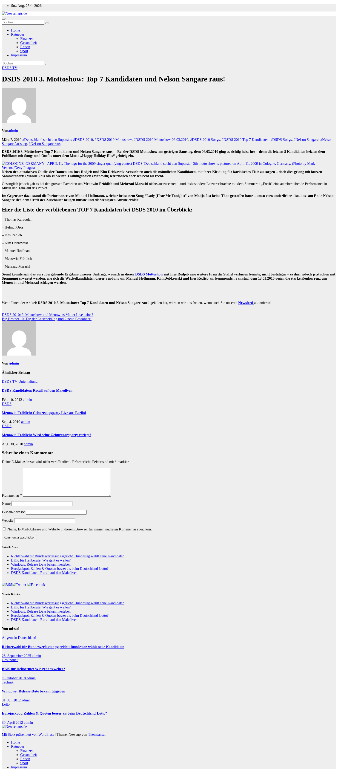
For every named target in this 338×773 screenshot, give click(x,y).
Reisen (25, 47)
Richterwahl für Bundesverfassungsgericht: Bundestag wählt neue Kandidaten (67, 556)
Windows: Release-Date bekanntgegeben (41, 564)
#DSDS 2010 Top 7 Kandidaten (245, 140)
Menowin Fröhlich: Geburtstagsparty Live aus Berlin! (44, 413)
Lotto (6, 704)
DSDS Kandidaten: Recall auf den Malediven (37, 390)
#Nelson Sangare (306, 140)
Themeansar (97, 734)
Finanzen (27, 39)
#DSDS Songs (281, 140)
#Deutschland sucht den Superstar (46, 140)
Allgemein (10, 638)
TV (14, 68)
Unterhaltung (27, 381)
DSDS (7, 68)
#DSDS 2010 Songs (205, 140)
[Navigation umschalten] (4, 19)
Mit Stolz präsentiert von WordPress (28, 734)
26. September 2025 (17, 656)
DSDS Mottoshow (149, 274)
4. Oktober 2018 (14, 678)
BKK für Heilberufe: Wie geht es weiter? (41, 560)
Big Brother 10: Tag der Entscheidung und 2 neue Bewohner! (47, 319)
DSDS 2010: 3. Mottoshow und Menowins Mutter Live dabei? (47, 315)
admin (13, 131)
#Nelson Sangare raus (44, 144)
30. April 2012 (13, 722)
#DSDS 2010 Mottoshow (113, 140)
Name (6, 503)
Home (15, 30)
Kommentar (12, 495)
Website (7, 520)
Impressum (19, 55)
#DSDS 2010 (83, 140)
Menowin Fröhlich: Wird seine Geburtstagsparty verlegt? (46, 435)
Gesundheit (28, 43)
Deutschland (27, 638)
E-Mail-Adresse (13, 512)
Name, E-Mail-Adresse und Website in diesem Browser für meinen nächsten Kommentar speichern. (79, 529)
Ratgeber (17, 34)
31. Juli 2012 (12, 700)
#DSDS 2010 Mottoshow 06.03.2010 (161, 140)
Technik (8, 682)
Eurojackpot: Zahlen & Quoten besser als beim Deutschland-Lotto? (60, 568)
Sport (24, 51)
